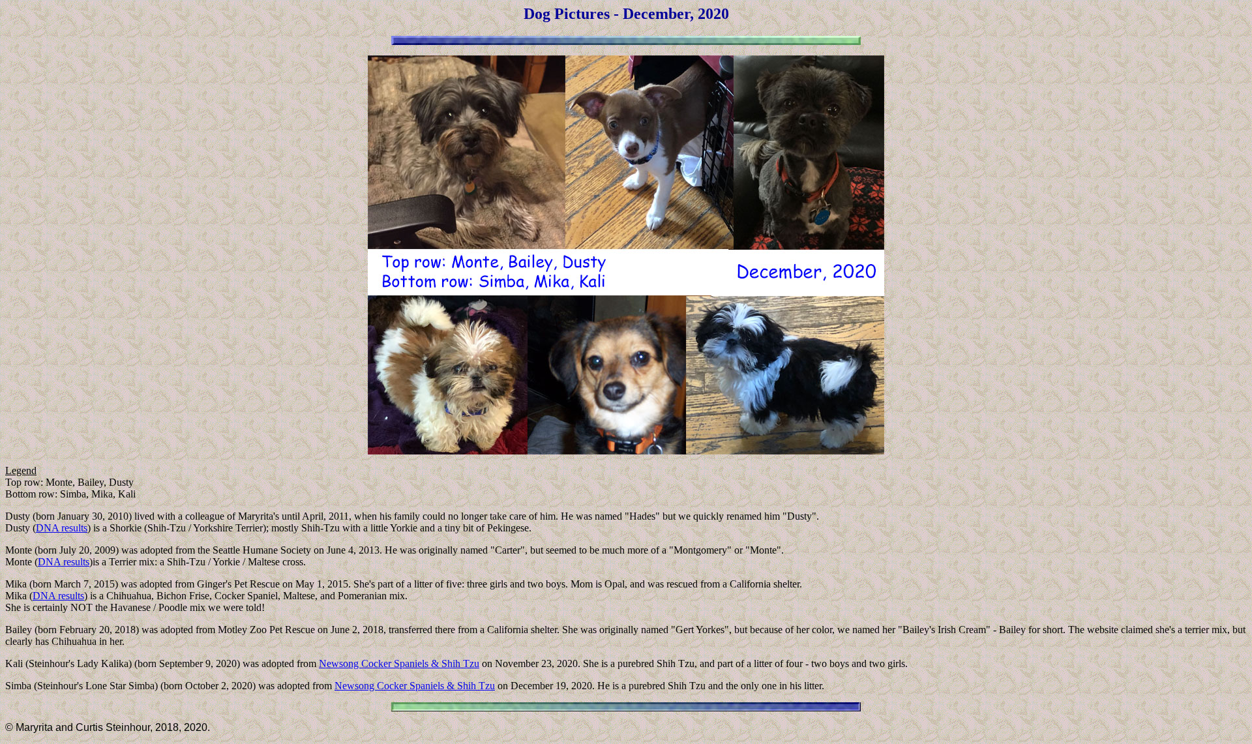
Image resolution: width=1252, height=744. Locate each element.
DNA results (61, 527)
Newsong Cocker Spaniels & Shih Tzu (399, 663)
